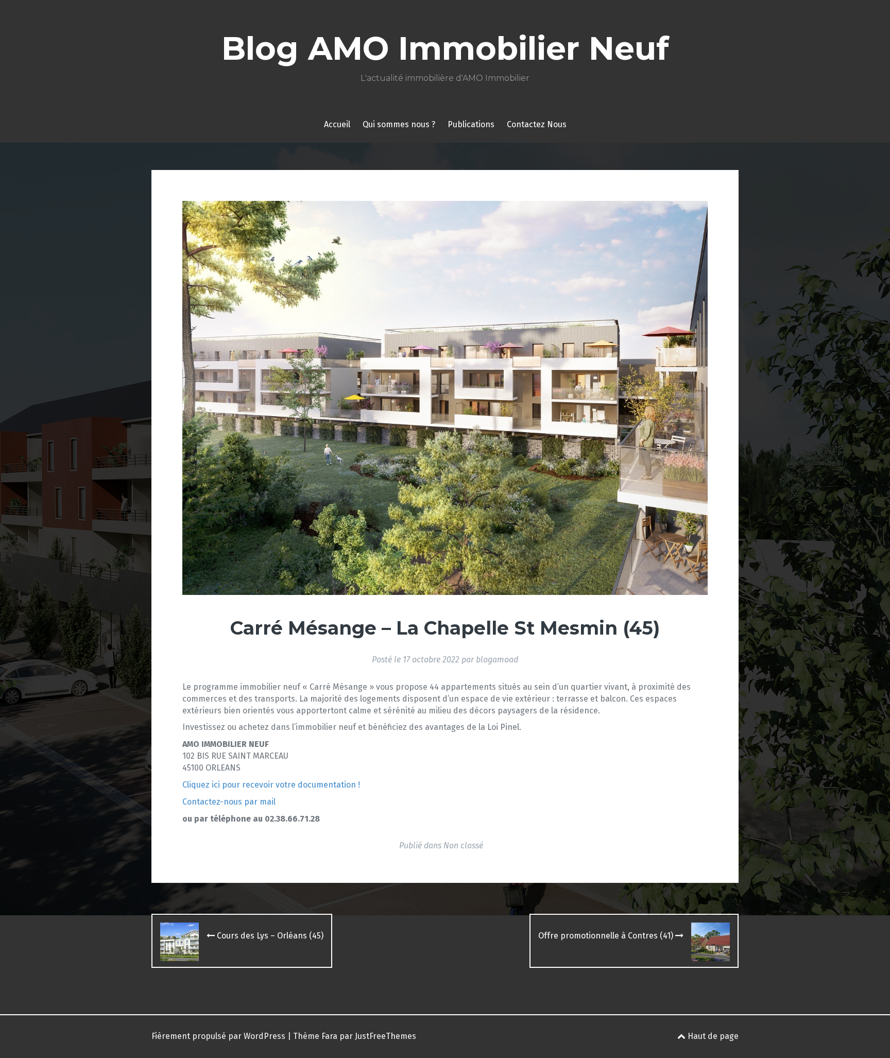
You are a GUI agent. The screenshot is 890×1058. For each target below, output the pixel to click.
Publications (471, 124)
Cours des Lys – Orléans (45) (269, 936)
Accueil (337, 124)
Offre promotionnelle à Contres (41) (606, 936)
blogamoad (497, 659)
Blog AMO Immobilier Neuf (445, 48)
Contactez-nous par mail (229, 802)
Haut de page (712, 1036)
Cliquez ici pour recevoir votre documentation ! (271, 785)
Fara (329, 1036)
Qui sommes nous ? (399, 124)
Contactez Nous (537, 124)
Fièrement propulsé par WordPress (218, 1036)
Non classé (463, 845)
